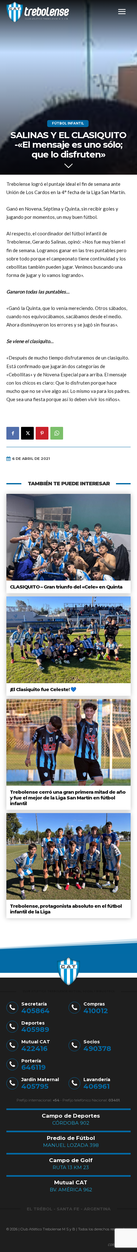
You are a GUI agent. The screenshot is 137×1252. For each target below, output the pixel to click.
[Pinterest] (42, 433)
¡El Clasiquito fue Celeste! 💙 (43, 689)
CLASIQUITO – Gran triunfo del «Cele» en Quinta (66, 587)
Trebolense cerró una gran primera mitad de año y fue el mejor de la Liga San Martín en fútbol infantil (68, 797)
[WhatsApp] (56, 433)
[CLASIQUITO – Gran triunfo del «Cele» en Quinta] (68, 537)
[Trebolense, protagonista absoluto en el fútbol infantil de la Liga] (68, 856)
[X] (27, 433)
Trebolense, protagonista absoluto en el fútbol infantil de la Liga (66, 909)
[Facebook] (12, 433)
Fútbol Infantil (68, 123)
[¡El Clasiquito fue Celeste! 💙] (68, 639)
